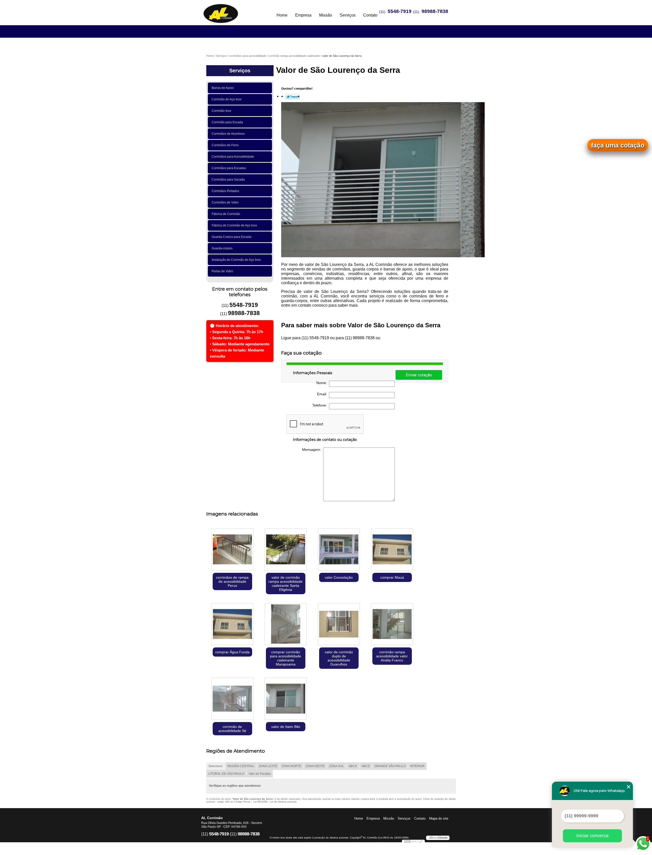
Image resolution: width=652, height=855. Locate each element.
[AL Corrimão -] (230, 10)
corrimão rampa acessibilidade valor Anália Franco (392, 656)
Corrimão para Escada (227, 122)
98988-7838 (435, 11)
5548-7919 (400, 11)
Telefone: (320, 405)
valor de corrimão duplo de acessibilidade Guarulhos (339, 658)
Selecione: (215, 766)
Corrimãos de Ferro (225, 145)
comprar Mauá (392, 577)
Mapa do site (438, 818)
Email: (323, 394)
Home (282, 15)
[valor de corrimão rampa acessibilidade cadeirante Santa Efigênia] (286, 550)
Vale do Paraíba (260, 774)
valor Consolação (339, 577)
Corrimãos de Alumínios (228, 133)
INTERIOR (417, 766)
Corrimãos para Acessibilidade (233, 156)
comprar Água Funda (232, 652)
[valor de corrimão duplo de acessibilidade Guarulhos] (339, 624)
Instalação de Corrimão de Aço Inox (236, 260)
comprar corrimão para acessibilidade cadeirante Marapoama (285, 658)
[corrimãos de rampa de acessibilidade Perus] (232, 550)
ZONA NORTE (291, 766)
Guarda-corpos (222, 248)
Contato (370, 15)
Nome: (322, 383)
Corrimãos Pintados (225, 191)
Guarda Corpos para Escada (231, 237)
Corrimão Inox (221, 111)
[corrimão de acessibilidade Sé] (232, 699)
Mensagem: (312, 449)
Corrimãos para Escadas (229, 168)
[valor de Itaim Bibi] (286, 699)
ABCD (352, 766)
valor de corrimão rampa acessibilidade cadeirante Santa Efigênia (285, 583)
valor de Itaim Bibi (285, 727)
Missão (325, 15)
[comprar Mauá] (392, 550)
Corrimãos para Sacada (228, 179)
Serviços (348, 15)
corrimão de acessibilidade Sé (232, 729)
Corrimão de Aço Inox (226, 99)
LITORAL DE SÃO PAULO (226, 774)
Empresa (303, 15)
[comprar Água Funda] (232, 624)
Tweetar (293, 96)
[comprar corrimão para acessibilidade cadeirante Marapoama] (286, 624)
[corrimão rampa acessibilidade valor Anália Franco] (392, 624)
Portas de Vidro (222, 271)
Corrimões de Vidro (225, 202)
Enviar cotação (419, 375)
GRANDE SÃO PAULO (390, 766)
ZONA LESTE (268, 766)
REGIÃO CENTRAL (240, 766)
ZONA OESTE (315, 766)
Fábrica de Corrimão (226, 214)
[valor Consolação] (339, 550)
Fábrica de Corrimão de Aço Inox (234, 225)
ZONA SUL (336, 766)
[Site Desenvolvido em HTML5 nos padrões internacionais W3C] (413, 842)
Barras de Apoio (223, 88)
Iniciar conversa (592, 835)
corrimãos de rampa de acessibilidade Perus (232, 581)
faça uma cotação (617, 145)
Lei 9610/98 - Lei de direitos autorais (274, 801)
